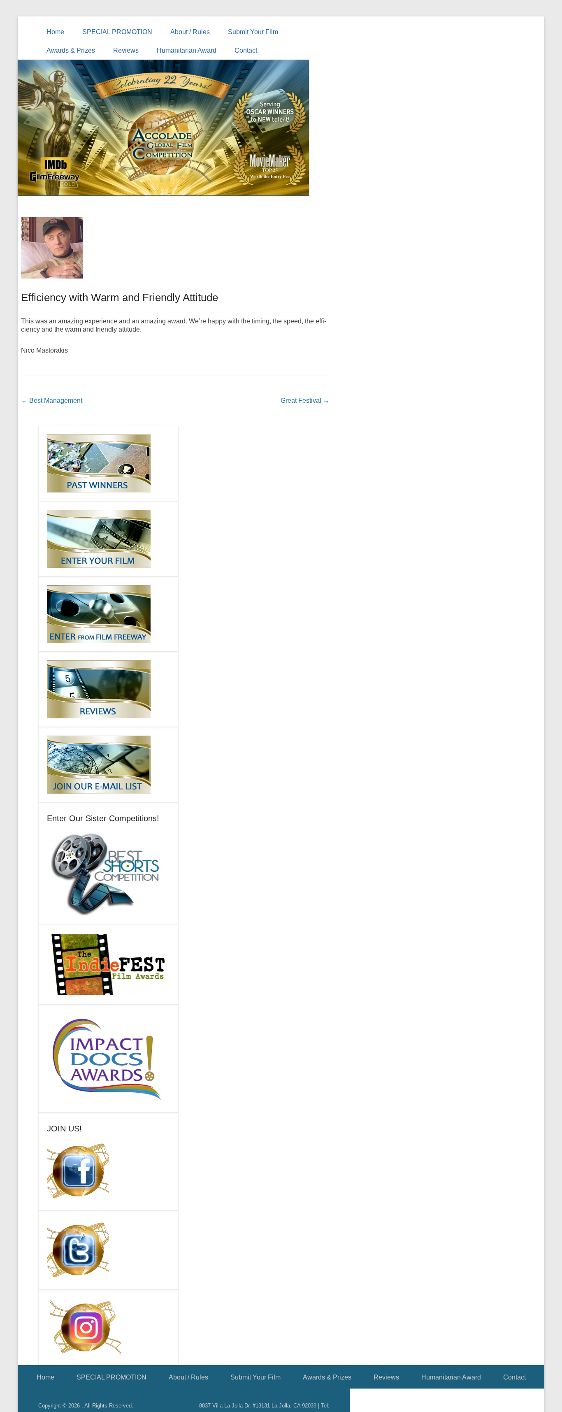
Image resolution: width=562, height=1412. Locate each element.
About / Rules (190, 31)
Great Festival (305, 400)
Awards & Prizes (70, 50)
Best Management (51, 400)
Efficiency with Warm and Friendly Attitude (119, 297)
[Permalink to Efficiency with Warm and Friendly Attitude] (175, 248)
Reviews (126, 50)
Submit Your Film (253, 31)
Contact (246, 50)
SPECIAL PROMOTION (117, 31)
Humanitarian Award (186, 50)
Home (55, 31)
